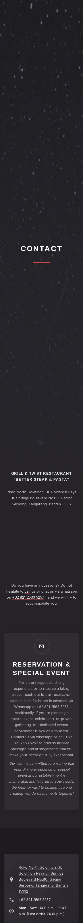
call (27, 591)
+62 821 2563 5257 (28, 597)
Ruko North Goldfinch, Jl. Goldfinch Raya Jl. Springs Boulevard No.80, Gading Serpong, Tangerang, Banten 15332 (43, 879)
